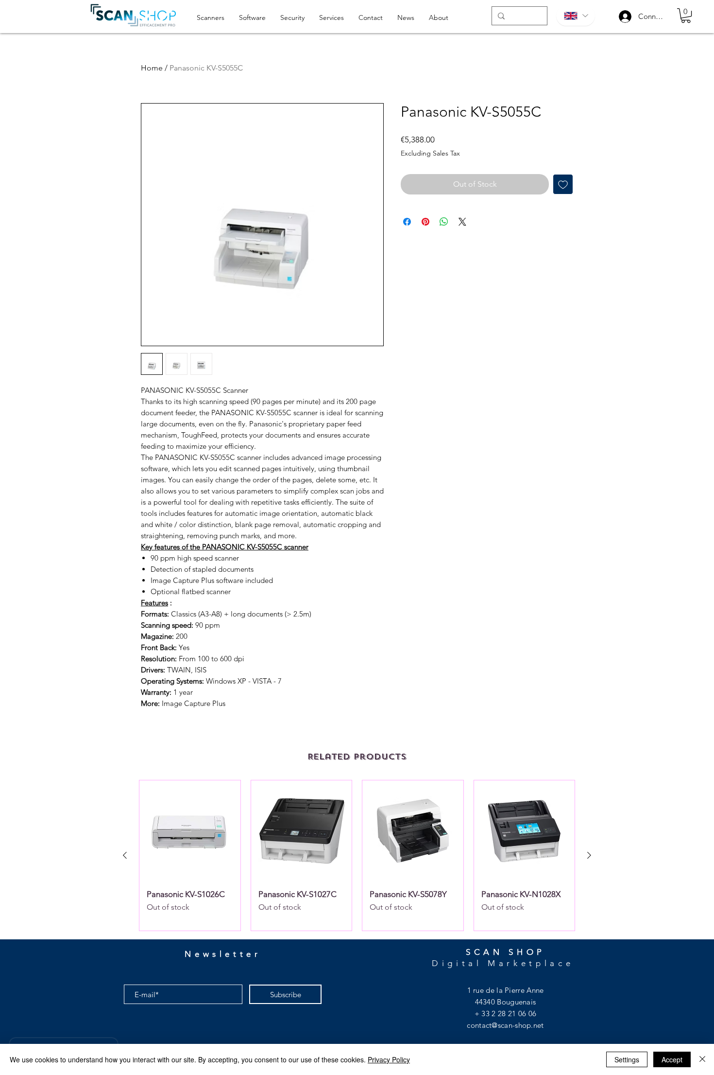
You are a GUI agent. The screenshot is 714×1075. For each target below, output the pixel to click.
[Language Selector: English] (575, 16)
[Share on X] (462, 222)
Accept (672, 1059)
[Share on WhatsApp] (444, 222)
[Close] (702, 1059)
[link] (686, 15)
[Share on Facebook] (407, 222)
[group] (357, 855)
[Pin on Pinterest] (425, 222)
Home (152, 67)
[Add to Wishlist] (563, 184)
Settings (626, 1059)
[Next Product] (589, 855)
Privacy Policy (389, 1059)
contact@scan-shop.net (505, 1025)
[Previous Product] (125, 855)
